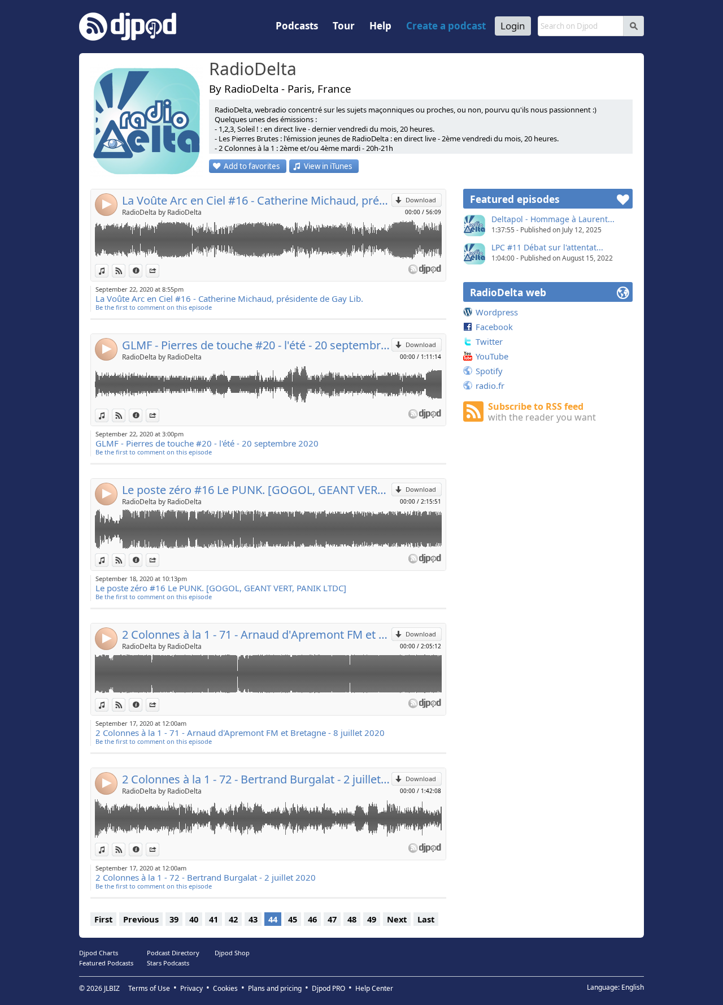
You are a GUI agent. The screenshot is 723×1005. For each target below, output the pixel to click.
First (103, 919)
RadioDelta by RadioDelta (162, 212)
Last (425, 919)
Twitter (489, 341)
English (632, 987)
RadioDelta (253, 69)
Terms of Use (149, 988)
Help (380, 25)
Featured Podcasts (106, 963)
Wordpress (497, 312)
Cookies (225, 988)
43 (253, 919)
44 (272, 919)
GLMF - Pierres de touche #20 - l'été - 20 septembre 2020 (256, 345)
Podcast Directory (173, 952)
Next (397, 919)
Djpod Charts (98, 952)
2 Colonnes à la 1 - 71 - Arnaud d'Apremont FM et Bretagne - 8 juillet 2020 (256, 634)
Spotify (489, 370)
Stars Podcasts (168, 963)
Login (512, 25)
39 (173, 919)
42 (233, 919)
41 (213, 919)
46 (312, 919)
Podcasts (297, 25)
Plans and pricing (275, 988)
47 (332, 919)
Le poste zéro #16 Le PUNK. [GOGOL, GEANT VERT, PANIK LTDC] (256, 490)
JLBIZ (112, 988)
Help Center (374, 988)
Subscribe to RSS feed (542, 411)
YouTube (492, 356)
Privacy (191, 988)
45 (292, 919)
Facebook (494, 326)
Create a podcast (446, 25)
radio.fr (490, 385)
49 (371, 919)
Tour (344, 25)
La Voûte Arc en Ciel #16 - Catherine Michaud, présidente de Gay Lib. (256, 200)
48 (351, 919)
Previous (141, 919)
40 (193, 919)
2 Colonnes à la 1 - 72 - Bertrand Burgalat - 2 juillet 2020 (256, 779)
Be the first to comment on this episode (153, 307)
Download (421, 200)
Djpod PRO (328, 988)
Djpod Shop (232, 952)
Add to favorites (252, 166)
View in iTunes (328, 166)
